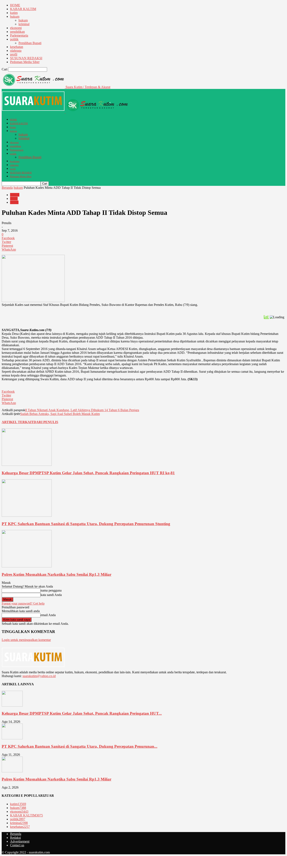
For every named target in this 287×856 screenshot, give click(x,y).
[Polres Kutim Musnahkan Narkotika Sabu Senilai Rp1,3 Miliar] (27, 566)
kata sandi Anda (51, 595)
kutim (14, 13)
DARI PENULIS (46, 422)
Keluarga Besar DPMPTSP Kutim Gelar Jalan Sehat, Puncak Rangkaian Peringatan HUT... (82, 713)
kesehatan (16, 47)
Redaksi (15, 837)
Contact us (17, 845)
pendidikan (17, 31)
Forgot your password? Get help (23, 603)
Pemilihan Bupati (29, 43)
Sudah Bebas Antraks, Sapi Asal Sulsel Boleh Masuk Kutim (60, 414)
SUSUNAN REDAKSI (26, 58)
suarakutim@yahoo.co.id (39, 676)
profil (13, 54)
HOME (15, 5)
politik (14, 39)
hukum (14, 16)
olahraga (15, 50)
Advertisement (19, 841)
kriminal (23, 24)
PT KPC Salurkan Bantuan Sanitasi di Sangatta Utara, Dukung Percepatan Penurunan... (79, 746)
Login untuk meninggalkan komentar (26, 640)
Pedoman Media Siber (24, 62)
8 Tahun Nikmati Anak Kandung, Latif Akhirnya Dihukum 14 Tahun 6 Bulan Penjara (82, 410)
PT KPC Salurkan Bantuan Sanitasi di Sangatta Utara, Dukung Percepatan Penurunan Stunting (86, 524)
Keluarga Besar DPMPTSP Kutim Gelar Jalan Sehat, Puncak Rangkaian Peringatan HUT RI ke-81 (88, 473)
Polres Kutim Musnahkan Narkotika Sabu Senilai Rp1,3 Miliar (56, 574)
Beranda (7, 187)
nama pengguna (51, 590)
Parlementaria (19, 35)
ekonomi (16, 28)
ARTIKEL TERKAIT (18, 422)
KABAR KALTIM (23, 9)
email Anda (48, 615)
